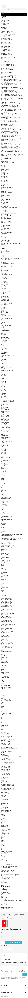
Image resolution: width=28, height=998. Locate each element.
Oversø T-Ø (3, 590)
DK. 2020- (3, 185)
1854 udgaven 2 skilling (6, 35)
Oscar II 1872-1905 (5, 782)
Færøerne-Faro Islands (6, 647)
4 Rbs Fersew (4, 26)
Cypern (3, 475)
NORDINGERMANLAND (6, 352)
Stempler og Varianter (6, 241)
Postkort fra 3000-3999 (6, 599)
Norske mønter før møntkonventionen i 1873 (11, 757)
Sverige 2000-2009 (5, 430)
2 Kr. (2, 698)
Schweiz (3, 524)
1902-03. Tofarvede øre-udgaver (8, 142)
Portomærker (4, 196)
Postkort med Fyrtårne (6, 617)
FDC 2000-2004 (4, 431)
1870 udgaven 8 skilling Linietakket (9, 58)
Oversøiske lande (5, 833)
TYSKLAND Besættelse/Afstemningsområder (11, 534)
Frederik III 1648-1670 (6, 767)
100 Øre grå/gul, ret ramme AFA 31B (9, 139)
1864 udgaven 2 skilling (6, 49)
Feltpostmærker (5, 446)
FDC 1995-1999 (4, 429)
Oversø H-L (3, 588)
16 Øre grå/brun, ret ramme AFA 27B (9, 131)
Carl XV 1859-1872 (5, 781)
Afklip (2, 896)
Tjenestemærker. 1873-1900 (7, 400)
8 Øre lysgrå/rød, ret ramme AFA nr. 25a (10, 94)
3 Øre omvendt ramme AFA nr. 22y (8, 77)
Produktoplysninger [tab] (9, 955)
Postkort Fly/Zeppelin (6, 614)
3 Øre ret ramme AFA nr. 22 (7, 76)
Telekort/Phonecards (6, 893)
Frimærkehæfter (5, 211)
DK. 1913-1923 (4, 166)
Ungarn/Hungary (5, 569)
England (3, 485)
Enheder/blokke (4, 202)
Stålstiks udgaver (5, 169)
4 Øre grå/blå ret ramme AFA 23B (8, 123)
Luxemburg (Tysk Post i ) (6, 542)
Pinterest (11, 949)
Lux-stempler (4, 292)
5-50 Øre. (3, 726)
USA (2, 591)
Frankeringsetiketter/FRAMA (7, 355)
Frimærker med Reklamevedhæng (9, 207)
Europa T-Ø (3, 528)
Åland (2, 373)
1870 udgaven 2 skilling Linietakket (9, 56)
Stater (2, 532)
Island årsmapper (5, 407)
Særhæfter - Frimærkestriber (8, 215)
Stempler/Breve (4, 304)
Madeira (3, 513)
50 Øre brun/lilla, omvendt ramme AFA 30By (11, 138)
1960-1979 (3, 392)
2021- (2, 363)
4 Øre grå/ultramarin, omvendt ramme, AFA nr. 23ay (13, 88)
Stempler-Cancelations (6, 332)
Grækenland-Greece (6, 810)
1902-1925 (3, 388)
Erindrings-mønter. (5, 793)
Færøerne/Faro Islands (6, 751)
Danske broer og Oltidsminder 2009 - (9, 866)
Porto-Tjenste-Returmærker (7, 457)
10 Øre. (2, 694)
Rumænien (3, 517)
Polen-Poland (4, 817)
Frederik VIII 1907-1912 (6, 699)
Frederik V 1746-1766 (5, 773)
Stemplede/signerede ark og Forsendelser (11, 243)
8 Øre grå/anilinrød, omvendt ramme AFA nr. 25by (12, 98)
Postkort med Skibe (5, 636)
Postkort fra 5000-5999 (6, 602)
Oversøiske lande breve (6, 578)
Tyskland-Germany (5, 670)
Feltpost (3, 366)
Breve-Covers (4, 468)
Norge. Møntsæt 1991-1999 (7, 788)
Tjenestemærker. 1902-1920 (7, 401)
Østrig (2, 573)
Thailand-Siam (4, 587)
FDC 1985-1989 (4, 423)
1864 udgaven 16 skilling (6, 54)
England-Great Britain (6, 806)
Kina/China (3, 579)
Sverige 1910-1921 (5, 412)
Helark (2, 267)
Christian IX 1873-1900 (6, 743)
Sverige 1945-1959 (5, 416)
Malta (2, 509)
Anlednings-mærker (5, 256)
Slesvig (2, 269)
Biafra (2, 837)
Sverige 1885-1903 (5, 411)
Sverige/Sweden (5, 792)
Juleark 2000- (4, 239)
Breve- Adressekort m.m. (7, 187)
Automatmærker (5, 206)
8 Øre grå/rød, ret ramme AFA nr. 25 (9, 91)
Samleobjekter (4, 892)
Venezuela (3, 858)
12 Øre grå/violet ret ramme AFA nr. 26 (9, 99)
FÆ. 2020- (3, 285)
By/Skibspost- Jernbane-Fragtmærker (10, 258)
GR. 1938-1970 (4, 307)
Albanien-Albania (5, 803)
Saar (2, 522)
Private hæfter (4, 214)
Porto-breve (4, 198)
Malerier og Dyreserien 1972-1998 (9, 873)
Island (2, 385)
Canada (3, 839)
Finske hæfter (4, 364)
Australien (3, 834)
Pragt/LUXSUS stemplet (6, 441)
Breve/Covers (4, 21)
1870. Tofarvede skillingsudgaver (8, 62)
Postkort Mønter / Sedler (7, 628)
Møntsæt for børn (5, 733)
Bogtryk (3, 190)
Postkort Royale (4, 635)
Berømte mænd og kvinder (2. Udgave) (10, 875)
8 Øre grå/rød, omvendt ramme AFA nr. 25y (11, 93)
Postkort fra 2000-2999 (6, 598)
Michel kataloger (5, 905)
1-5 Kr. (2, 728)
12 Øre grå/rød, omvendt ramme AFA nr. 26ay (11, 103)
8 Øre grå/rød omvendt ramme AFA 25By (10, 127)
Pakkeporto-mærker (5, 295)
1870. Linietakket (5, 73)
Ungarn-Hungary (5, 832)
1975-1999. (3, 360)
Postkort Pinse (4, 629)
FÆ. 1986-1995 (4, 280)
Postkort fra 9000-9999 (6, 608)
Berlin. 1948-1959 (5, 565)
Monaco (3, 511)
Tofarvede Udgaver (5, 61)
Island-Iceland (4, 654)
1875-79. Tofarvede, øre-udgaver (8, 75)
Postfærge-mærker (5, 200)
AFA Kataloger (4, 904)
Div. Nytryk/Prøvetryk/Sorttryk (8, 232)
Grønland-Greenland (6, 649)
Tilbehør (3, 895)
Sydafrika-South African (6, 851)
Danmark (3, 19)
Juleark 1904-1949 (5, 235)
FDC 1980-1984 (4, 420)
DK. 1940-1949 (4, 173)
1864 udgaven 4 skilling (6, 52)
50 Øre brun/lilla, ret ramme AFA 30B (9, 136)
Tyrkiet (2, 571)
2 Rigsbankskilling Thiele (6, 32)
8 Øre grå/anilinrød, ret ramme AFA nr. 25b (10, 97)
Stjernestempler (5, 251)
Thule (2, 326)
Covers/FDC (4, 494)
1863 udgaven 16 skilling (6, 46)
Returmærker (4, 461)
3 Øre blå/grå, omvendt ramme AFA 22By (10, 121)
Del (4, 949)
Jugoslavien (4, 504)
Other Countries (5, 677)
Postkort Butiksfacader (6, 609)
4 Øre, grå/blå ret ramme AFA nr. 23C (9, 146)
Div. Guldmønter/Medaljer (7, 747)
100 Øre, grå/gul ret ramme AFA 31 (9, 116)
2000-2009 (3, 375)
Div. (2, 236)
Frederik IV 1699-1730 (6, 770)
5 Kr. (2, 724)
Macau (2, 586)
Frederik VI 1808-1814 (6, 776)
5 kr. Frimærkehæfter (6, 220)
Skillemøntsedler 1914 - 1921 (7, 867)
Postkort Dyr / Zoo (5, 612)
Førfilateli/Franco (5, 23)
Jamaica (3, 843)
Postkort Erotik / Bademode (7, 613)
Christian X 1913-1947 (6, 701)
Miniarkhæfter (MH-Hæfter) (7, 263)
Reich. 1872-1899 (5, 546)
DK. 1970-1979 (4, 179)
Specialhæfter (4, 262)
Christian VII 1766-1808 (6, 687)
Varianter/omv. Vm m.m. (6, 338)
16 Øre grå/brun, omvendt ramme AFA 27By (11, 132)
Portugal (3, 512)
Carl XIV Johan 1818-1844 (6, 778)
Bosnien (3, 478)
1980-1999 (3, 393)
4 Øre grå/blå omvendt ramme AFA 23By (10, 124)
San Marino (3, 523)
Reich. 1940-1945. (5, 553)
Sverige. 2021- (4, 438)
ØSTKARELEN (4, 353)
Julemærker (4, 233)
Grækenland (4, 490)
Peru (2, 849)
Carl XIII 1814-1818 (5, 777)
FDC (2, 247)
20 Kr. (2, 791)
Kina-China (3, 673)
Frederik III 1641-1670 (5, 685)
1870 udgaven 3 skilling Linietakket (9, 57)
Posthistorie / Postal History (7, 303)
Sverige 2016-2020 (5, 437)
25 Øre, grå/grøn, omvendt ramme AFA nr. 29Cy (12, 151)
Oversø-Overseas (5, 672)
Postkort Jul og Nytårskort (7, 621)
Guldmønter (4, 740)
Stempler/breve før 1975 (6, 274)
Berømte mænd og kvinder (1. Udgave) (10, 874)
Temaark (3, 255)
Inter (2, 761)
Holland (2, 493)
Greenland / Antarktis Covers (8, 306)
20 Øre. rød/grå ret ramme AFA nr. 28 (9, 108)
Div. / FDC (3, 328)
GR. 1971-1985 (4, 308)
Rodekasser (4, 897)
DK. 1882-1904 (4, 164)
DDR (2, 568)
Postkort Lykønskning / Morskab (8, 624)
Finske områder (4, 348)
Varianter (3, 329)
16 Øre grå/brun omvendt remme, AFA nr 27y (11, 106)
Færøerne (3, 273)
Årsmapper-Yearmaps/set (7, 370)
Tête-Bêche (4, 210)
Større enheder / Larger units (8, 162)
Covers (2, 520)
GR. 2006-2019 (4, 312)
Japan (2, 675)
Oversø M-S (3, 584)
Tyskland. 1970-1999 (5, 560)
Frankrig (3, 489)
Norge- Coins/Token (6, 787)
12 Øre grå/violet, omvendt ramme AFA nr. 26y (11, 101)
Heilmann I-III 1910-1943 (6, 864)
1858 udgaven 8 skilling (6, 43)
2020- (2, 378)
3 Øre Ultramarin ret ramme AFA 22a (9, 79)
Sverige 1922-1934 (5, 414)
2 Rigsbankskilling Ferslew (7, 31)
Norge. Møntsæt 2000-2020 (7, 789)
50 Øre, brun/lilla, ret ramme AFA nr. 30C (10, 153)
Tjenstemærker (4, 460)
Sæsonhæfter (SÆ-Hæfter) (7, 266)
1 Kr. (2, 696)
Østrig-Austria (4, 662)
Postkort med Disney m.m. (7, 643)
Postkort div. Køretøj (6, 640)
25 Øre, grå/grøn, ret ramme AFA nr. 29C (10, 150)
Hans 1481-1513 (4, 758)
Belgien (2, 474)
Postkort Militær (4, 625)
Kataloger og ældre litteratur (7, 903)
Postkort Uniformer (5, 644)
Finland (2, 345)
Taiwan (2, 580)
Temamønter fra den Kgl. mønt (8, 739)
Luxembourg (4, 507)
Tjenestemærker (5, 194)
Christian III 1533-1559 (6, 763)
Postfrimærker (4, 270)
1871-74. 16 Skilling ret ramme (7, 69)
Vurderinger (4, 899)
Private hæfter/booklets (6, 318)
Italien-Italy (3, 665)
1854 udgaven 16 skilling (6, 39)
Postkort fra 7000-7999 (6, 605)
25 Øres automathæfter (6, 224)
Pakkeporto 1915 (5, 297)
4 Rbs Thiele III (4, 30)
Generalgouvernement (6, 535)
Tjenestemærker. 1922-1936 (7, 403)
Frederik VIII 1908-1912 (6, 744)
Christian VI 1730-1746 (6, 772)
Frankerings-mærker (6, 259)
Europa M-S (3, 508)
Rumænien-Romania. (6, 819)
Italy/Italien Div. (4, 501)
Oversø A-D (3, 582)
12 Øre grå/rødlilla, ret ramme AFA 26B (9, 128)
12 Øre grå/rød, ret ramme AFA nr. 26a (9, 102)
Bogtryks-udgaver (5, 159)
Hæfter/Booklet (4, 317)
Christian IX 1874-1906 (6, 688)
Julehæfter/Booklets (6, 325)
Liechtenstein (4, 505)
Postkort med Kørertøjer (7, 623)
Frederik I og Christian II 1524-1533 (9, 762)
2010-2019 (3, 377)
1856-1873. (3, 333)
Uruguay (3, 856)
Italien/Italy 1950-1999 (6, 500)
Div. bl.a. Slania (4, 445)
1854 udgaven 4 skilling (6, 37)
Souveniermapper (5, 231)
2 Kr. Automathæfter (6, 226)
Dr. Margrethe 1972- (5, 742)
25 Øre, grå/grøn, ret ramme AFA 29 (9, 110)
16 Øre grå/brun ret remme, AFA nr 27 (9, 105)
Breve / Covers (4, 161)
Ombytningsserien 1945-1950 (8, 870)
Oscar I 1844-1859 (5, 780)
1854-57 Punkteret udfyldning (8, 34)
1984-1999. (3, 374)
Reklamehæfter (4, 217)
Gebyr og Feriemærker (6, 199)
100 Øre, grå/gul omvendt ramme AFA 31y (10, 117)
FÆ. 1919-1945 (4, 276)
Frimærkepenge (4, 889)
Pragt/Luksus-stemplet (6, 367)
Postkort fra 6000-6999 (6, 604)
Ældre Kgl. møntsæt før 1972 (7, 736)
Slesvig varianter (5, 272)
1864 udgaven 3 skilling (6, 50)
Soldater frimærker (5, 195)
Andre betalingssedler (6, 879)
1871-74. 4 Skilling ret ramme (7, 68)
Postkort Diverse (5, 646)
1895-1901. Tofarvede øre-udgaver (9, 118)
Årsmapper (3, 229)
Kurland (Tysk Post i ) (6, 541)
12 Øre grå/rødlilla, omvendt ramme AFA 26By (11, 129)
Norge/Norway (4, 755)
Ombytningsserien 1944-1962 (8, 869)
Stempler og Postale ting (7, 250)
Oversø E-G (3, 583)
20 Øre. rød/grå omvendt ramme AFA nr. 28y (11, 109)
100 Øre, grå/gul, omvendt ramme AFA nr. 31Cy (11, 157)
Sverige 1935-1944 (5, 415)
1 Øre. (2, 690)
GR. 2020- (3, 314)
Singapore (3, 679)
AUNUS (2, 349)
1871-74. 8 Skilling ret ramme (7, 67)
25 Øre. (2, 695)
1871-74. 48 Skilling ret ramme (7, 71)
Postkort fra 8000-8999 (6, 606)
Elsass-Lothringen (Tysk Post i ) (8, 539)
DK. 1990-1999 (4, 181)
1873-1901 (3, 386)
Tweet (8, 949)
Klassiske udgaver (5, 20)
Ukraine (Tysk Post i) (5, 537)
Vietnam (3, 593)
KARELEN (3, 351)
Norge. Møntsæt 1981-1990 (7, 785)
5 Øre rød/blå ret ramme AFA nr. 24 (9, 90)
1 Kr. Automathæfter (5, 225)
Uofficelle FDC (4, 248)
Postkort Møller (4, 627)
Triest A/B (3, 530)
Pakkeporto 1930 (5, 299)
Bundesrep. (4, 556)
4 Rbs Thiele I (4, 27)
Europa (2, 658)
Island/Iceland (4, 754)
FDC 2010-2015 (4, 435)
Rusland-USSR (4, 821)
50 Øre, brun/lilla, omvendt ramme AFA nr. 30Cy (12, 154)
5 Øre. (2, 692)
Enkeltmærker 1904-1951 (6, 240)
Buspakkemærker (5, 369)
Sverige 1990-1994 (5, 425)
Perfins (2, 252)
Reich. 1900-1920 (5, 550)
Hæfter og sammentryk (6, 547)
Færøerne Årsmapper (6, 291)
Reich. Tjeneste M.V (5, 554)
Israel (2, 841)
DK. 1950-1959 (4, 176)
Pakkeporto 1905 (5, 296)
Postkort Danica (4, 610)
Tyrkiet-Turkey (4, 830)
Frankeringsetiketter (6, 277)
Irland (2, 502)
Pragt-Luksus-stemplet (6, 192)
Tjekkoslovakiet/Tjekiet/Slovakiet (8, 828)
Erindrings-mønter (5, 737)
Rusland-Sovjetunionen (6, 519)
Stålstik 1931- (4, 191)
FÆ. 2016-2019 (4, 284)
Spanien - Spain (4, 825)
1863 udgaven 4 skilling (6, 45)
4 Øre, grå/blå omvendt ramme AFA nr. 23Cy (11, 147)
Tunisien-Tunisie (5, 854)
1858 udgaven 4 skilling (6, 42)
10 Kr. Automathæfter (6, 228)
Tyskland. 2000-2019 (6, 561)
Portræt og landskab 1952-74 (7, 871)
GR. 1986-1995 (4, 310)
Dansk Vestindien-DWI (6, 651)
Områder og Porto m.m (6, 516)
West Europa (4, 882)
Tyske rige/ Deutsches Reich (7, 545)
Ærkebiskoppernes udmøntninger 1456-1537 (11, 765)
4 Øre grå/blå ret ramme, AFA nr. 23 (9, 84)
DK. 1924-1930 (4, 168)
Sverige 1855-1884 (5, 409)
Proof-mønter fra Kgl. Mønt (7, 735)
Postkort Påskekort (5, 632)
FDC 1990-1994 (4, 426)
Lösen (2, 442)
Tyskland (3, 531)
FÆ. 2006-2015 (4, 282)
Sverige (3, 408)
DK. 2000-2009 (4, 183)
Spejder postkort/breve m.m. (8, 638)
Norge (2, 448)
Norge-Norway (4, 655)
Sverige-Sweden (5, 657)
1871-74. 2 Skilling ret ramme (7, 64)
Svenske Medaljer (5, 798)
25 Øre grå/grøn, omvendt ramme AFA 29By (11, 135)
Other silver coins (5, 847)
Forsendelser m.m (5, 203)
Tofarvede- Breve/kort (6, 158)
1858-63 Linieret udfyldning (7, 41)
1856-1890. (3, 347)
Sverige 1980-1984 (5, 419)
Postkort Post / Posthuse (7, 631)
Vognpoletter (4, 888)
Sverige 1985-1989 (5, 422)
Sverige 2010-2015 (5, 434)
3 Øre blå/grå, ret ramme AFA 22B (8, 120)
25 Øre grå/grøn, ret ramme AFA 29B (9, 134)
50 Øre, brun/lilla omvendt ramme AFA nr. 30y (11, 114)
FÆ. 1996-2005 (4, 281)
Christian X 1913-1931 (6, 746)
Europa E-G (3, 482)
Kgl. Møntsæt (4, 732)
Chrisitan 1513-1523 (5, 759)
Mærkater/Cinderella (6, 890)
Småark (2, 254)
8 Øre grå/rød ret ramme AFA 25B (8, 125)
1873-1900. (3, 334)
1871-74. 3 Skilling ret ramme (7, 65)
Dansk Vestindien (5, 330)
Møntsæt (3, 796)
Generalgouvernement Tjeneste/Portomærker (12, 538)
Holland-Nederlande (5, 811)
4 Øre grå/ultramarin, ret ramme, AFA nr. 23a (11, 87)
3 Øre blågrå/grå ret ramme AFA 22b (9, 82)
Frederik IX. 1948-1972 (6, 713)
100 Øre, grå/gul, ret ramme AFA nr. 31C (10, 155)
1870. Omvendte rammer (6, 72)
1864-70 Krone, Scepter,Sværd (8, 47)
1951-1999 (3, 452)
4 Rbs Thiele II (4, 28)
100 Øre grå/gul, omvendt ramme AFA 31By (10, 140)
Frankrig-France (4, 661)
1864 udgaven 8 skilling (6, 53)
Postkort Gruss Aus (5, 619)
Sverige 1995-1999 (5, 427)
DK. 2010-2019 (4, 184)
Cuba (2, 840)
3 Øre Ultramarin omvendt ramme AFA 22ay (11, 80)
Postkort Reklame (5, 634)
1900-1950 (3, 450)
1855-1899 (3, 449)
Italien (2, 496)
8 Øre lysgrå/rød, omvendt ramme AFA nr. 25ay (11, 95)
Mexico (2, 848)
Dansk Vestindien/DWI (6, 750)
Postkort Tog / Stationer (6, 642)
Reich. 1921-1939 (5, 552)
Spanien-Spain (4, 669)
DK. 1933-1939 (4, 170)
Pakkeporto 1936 (5, 300)
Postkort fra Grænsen (6, 620)
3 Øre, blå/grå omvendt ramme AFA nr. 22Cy (11, 144)
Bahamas (3, 836)
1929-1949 (3, 358)
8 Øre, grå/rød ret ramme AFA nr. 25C (9, 149)
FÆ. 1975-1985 (4, 278)
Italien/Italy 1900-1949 (6, 498)
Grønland (3, 293)
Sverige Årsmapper (5, 440)
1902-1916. (3, 336)
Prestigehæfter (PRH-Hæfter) (8, 265)
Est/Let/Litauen (4, 807)
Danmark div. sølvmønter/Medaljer (9, 748)
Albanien (3, 476)
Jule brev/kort (4, 246)
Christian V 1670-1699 (6, 769)
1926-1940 (3, 389)
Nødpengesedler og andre (7, 877)
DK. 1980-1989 (4, 180)
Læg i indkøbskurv (13, 942)
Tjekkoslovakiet (4, 575)
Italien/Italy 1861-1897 (6, 497)
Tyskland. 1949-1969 (5, 557)
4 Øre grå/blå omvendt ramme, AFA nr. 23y (10, 86)
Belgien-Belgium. (5, 804)
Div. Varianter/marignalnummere (8, 213)
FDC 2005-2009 (4, 433)
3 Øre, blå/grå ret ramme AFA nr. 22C (9, 143)
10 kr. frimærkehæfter (6, 221)
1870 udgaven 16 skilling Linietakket (9, 60)
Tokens (2, 859)
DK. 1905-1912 (4, 165)
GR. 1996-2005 (4, 311)
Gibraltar (3, 483)
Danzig (2, 481)
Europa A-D (3, 472)
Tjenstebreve (4, 24)
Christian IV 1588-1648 (6, 766)
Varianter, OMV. (4, 188)
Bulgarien (3, 479)
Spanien (3, 527)
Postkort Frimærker (5, 616)
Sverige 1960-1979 (5, 418)
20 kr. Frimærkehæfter (6, 222)
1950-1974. (3, 359)
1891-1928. (3, 356)
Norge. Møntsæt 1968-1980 (7, 784)
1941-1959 (3, 390)
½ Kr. (2, 709)
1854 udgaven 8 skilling (6, 38)
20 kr (2, 731)
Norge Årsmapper (5, 466)
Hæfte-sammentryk (5, 261)
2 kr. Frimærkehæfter (6, 218)
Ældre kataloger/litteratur (7, 907)
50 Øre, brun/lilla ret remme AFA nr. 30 (9, 113)
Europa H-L (3, 491)
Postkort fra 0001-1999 (6, 597)
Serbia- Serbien (4, 823)
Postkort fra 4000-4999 (6, 601)
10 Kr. (2, 729)
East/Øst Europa (5, 884)
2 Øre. (2, 691)
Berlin (2, 564)
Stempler (3, 405)
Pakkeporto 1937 (5, 302)
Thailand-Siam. (4, 852)
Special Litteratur (5, 908)
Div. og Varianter (4, 404)
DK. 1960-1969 (4, 177)
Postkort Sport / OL (5, 639)
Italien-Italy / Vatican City (6, 813)
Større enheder (4, 337)
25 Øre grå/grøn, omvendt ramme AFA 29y (10, 112)
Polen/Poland (4, 515)
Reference (5, 959)
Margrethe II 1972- (5, 725)
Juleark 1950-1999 (5, 237)
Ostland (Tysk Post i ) (6, 543)
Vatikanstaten (4, 572)
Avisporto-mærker (5, 205)
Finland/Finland (4, 799)
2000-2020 (3, 362)
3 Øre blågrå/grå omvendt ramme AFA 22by (11, 83)
